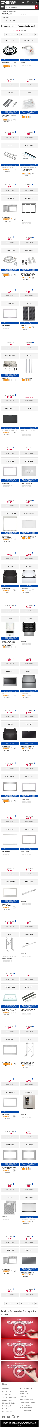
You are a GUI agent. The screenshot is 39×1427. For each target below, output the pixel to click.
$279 (28, 1239)
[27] (36, 34)
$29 (28, 976)
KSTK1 (29, 356)
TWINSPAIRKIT (10, 356)
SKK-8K (10, 93)
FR (32, 2)
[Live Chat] (27, 2)
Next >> (33, 34)
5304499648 (10, 251)
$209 (28, 1081)
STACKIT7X (29, 145)
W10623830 (10, 40)
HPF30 (29, 303)
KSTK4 (10, 145)
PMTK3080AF (10, 882)
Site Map (5, 1409)
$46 (28, 292)
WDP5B (10, 724)
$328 (28, 818)
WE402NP (28, 1250)
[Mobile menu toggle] (2, 7)
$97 (10, 1028)
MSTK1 (10, 619)
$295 (9, 607)
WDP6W (29, 566)
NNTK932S (29, 829)
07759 (10, 1197)
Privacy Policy (7, 1400)
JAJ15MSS (29, 619)
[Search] (36, 7)
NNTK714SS (10, 303)
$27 (10, 660)
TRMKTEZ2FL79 (10, 514)
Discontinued (29, 397)
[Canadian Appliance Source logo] (10, 2)
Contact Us (6, 1391)
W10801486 (29, 882)
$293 (9, 450)
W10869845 (29, 251)
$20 (28, 450)
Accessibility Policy (27, 1399)
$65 (10, 134)
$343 (9, 818)
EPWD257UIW (29, 514)
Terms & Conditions (9, 1397)
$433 (9, 923)
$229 (9, 1133)
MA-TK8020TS (10, 1092)
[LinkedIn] (3, 1418)
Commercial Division (27, 1402)
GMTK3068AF (10, 777)
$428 (9, 870)
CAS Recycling (25, 1411)
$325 (9, 765)
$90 (28, 239)
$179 (9, 976)
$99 (28, 134)
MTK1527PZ (10, 1145)
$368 (9, 344)
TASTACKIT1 (29, 408)
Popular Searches (26, 1388)
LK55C (29, 93)
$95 (28, 1028)
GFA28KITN (29, 987)
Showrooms (6, 1394)
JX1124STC (29, 198)
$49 (10, 239)
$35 (10, 81)
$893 (9, 555)
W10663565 (29, 1092)
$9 (28, 923)
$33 (28, 81)
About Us (5, 1388)
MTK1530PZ (29, 1145)
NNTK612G (10, 461)
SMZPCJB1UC (28, 40)
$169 (9, 397)
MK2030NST (10, 671)
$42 (28, 187)
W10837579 (29, 934)
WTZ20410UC (10, 987)
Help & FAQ (6, 1406)
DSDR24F (10, 934)
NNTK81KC (10, 829)
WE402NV (28, 724)
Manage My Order (8, 1403)
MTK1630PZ (10, 1040)
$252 (28, 1133)
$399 (28, 660)
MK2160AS (10, 198)
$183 (9, 713)
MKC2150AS (10, 1250)
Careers (23, 1397)
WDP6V (29, 671)
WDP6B (10, 566)
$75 (10, 187)
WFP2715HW (28, 1197)
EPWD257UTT (10, 408)
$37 (28, 344)
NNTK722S (29, 777)
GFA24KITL (29, 461)
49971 (29, 1040)
